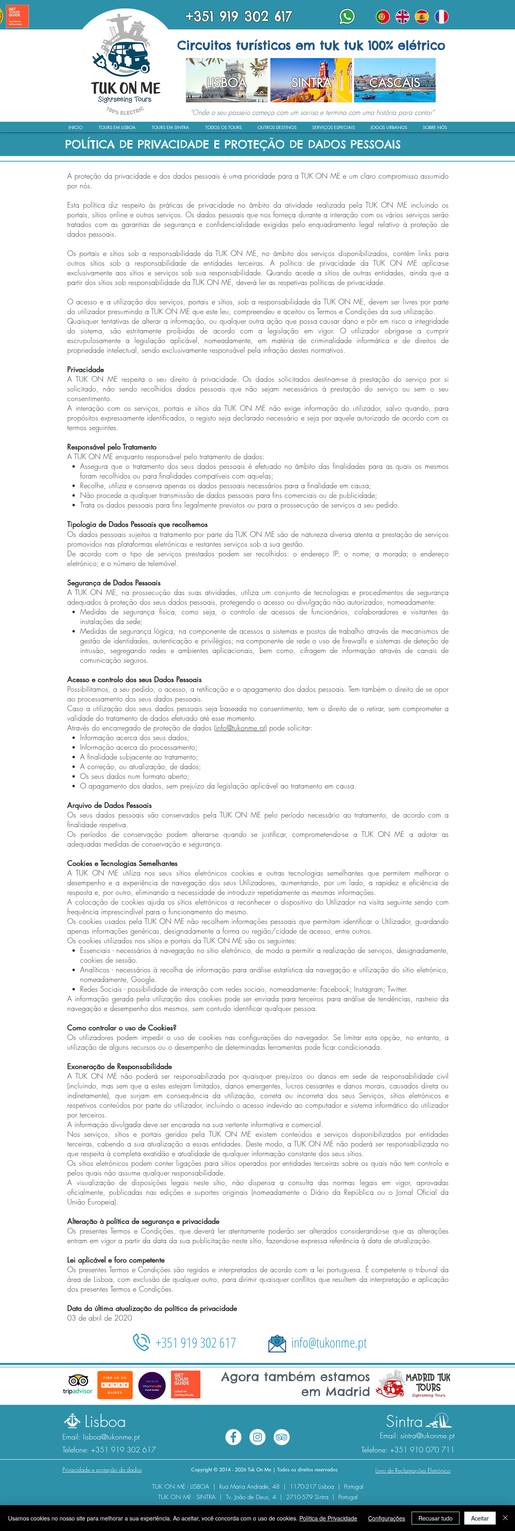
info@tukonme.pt (240, 727)
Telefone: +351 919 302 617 (109, 1449)
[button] (435, 130)
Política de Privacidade (328, 1518)
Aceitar (480, 1518)
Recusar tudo (435, 1518)
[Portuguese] (383, 16)
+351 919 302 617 (196, 1342)
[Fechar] (505, 1518)
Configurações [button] (386, 1518)
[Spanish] (422, 16)
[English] (402, 16)
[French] (441, 16)
